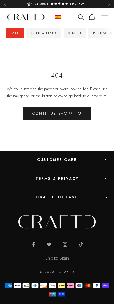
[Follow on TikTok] (81, 244)
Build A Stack (43, 33)
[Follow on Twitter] (49, 244)
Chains (75, 33)
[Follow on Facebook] (33, 244)
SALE (15, 33)
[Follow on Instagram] (65, 244)
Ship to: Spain (57, 258)
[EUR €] (58, 17)
